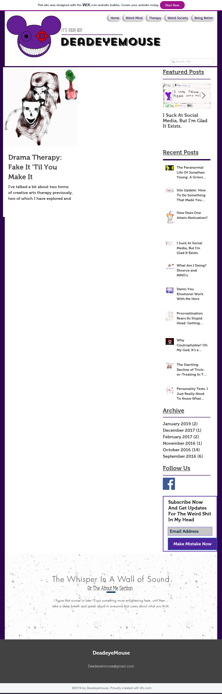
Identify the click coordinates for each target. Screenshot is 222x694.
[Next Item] (204, 95)
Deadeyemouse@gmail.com (111, 666)
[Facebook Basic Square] (169, 484)
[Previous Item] (170, 95)
